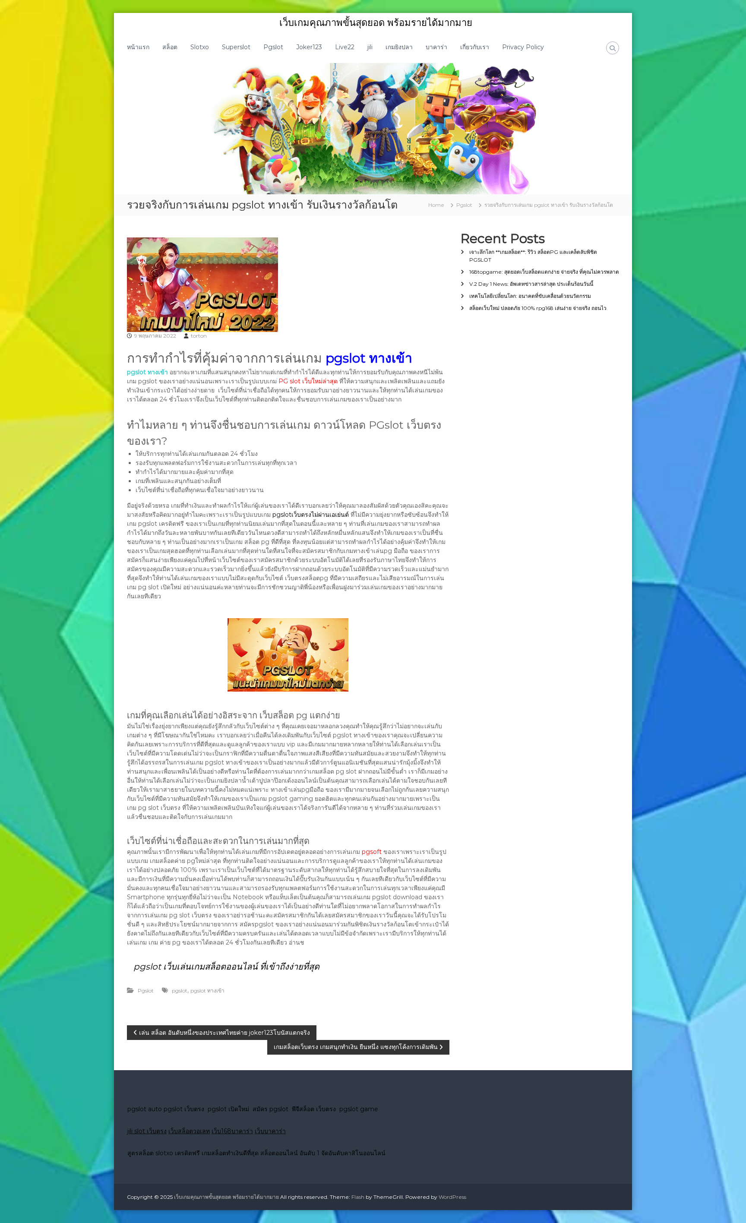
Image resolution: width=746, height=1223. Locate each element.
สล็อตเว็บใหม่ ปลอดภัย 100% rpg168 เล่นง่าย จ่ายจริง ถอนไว (538, 308)
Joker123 (309, 47)
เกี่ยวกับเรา (474, 47)
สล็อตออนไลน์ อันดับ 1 (289, 1153)
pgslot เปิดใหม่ (230, 1109)
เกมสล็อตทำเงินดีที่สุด (230, 1153)
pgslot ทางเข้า (207, 990)
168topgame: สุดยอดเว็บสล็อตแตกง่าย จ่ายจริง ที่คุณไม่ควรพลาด (544, 272)
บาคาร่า (436, 47)
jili (370, 47)
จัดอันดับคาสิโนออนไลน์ (353, 1153)
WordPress (452, 1197)
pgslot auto (145, 1109)
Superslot (236, 47)
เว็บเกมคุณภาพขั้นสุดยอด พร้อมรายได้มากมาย (375, 22)
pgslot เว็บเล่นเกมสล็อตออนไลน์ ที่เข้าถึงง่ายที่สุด (226, 966)
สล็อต (169, 47)
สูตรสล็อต (140, 1153)
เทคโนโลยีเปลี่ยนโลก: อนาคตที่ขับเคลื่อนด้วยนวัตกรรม (530, 296)
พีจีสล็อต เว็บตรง (315, 1109)
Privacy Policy (523, 47)
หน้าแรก (138, 47)
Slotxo (199, 47)
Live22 (344, 47)
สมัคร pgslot (272, 1109)
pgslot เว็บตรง (186, 1109)
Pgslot (273, 47)
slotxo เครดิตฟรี (177, 1153)
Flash (357, 1197)
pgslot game (358, 1109)
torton (199, 335)
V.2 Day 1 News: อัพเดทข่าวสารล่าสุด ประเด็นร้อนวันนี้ (531, 284)
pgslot (179, 990)
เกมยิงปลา (399, 47)
